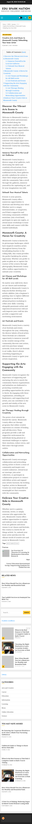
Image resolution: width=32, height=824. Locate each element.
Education (5, 696)
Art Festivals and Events (16, 81)
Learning (5, 704)
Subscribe (29, 17)
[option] (16, 634)
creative (12, 543)
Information (6, 700)
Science (4, 716)
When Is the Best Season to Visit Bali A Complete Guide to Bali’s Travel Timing (22, 634)
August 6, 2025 (7, 601)
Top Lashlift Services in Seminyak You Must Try (16, 598)
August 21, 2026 (7, 737)
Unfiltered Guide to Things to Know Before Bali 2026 (15, 747)
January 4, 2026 (7, 587)
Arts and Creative (7, 34)
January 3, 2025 (7, 45)
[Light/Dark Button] (20, 18)
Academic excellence (8, 621)
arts (8, 543)
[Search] (25, 17)
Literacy (4, 675)
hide (23, 52)
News (4, 708)
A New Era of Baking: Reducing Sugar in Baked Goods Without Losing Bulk (16, 803)
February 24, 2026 (7, 765)
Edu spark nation (16, 9)
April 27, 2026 (6, 749)
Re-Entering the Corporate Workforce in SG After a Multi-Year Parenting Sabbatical (16, 733)
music (17, 543)
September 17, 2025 (7, 805)
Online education (7, 712)
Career (4, 692)
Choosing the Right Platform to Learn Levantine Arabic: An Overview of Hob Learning (22, 648)
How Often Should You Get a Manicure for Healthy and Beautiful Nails (16, 584)
